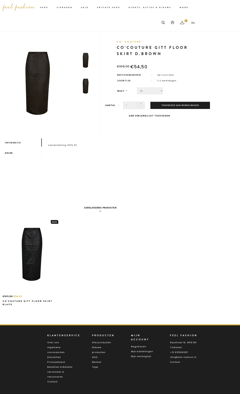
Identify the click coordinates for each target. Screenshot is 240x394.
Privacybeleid (56, 362)
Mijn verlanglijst (141, 356)
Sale (85, 7)
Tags (95, 367)
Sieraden (65, 7)
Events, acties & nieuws (150, 7)
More (184, 7)
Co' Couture (129, 41)
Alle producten (101, 342)
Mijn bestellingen (142, 351)
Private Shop (108, 7)
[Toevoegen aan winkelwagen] (6, 310)
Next (85, 105)
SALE (95, 357)
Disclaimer (54, 357)
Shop (44, 7)
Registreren (138, 346)
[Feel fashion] (18, 7)
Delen (9, 153)
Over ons (53, 342)
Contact (52, 381)
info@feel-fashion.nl (183, 357)
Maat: (122, 91)
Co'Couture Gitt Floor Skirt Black (27, 303)
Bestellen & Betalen (60, 367)
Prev (85, 43)
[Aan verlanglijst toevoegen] (13, 310)
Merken (97, 362)
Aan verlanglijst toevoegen (149, 115)
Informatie (13, 142)
